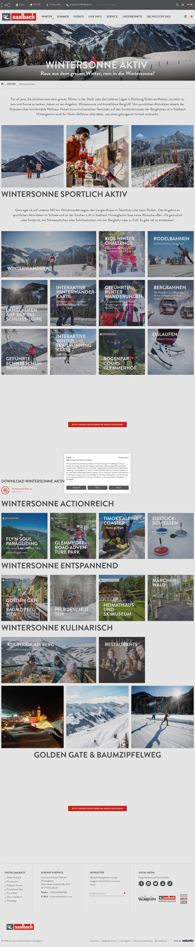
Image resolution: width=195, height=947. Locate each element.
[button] (70, 457)
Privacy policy (123, 458)
